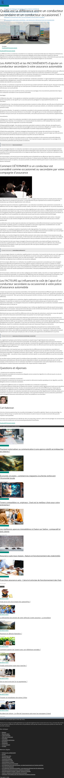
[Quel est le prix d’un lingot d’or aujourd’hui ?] (7, 597)
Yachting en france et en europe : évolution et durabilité (16, 770)
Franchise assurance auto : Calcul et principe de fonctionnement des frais (30, 580)
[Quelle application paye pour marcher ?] (7, 661)
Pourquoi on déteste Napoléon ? (11, 634)
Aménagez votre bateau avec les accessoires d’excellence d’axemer (24, 17)
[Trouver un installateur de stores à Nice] (7, 693)
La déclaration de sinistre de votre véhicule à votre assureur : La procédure (25, 618)
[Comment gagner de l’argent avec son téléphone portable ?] (7, 645)
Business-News (4, 6)
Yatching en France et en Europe (12, 7)
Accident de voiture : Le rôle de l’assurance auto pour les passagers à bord (25, 713)
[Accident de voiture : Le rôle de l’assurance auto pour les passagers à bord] (7, 709)
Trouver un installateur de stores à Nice (13, 697)
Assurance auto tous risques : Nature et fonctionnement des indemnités (30, 556)
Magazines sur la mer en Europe (11, 18)
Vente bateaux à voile (7, 760)
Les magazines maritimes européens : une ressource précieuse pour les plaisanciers (29, 20)
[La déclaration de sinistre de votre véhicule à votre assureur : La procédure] (7, 613)
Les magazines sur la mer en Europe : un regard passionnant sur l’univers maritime (22, 765)
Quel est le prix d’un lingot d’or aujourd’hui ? (15, 602)
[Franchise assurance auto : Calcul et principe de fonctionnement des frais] (12, 575)
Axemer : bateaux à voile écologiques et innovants (14, 773)
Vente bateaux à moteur (8, 762)
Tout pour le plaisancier (8, 766)
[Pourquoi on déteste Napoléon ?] (7, 629)
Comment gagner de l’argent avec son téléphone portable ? (20, 649)
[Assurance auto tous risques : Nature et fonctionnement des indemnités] (12, 550)
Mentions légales (6, 757)
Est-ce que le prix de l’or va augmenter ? (13, 681)
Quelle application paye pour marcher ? (13, 665)
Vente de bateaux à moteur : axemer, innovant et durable (16, 771)
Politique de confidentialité (9, 753)
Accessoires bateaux (7, 759)
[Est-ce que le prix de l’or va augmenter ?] (7, 677)
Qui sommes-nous (6, 756)
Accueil (4, 754)
